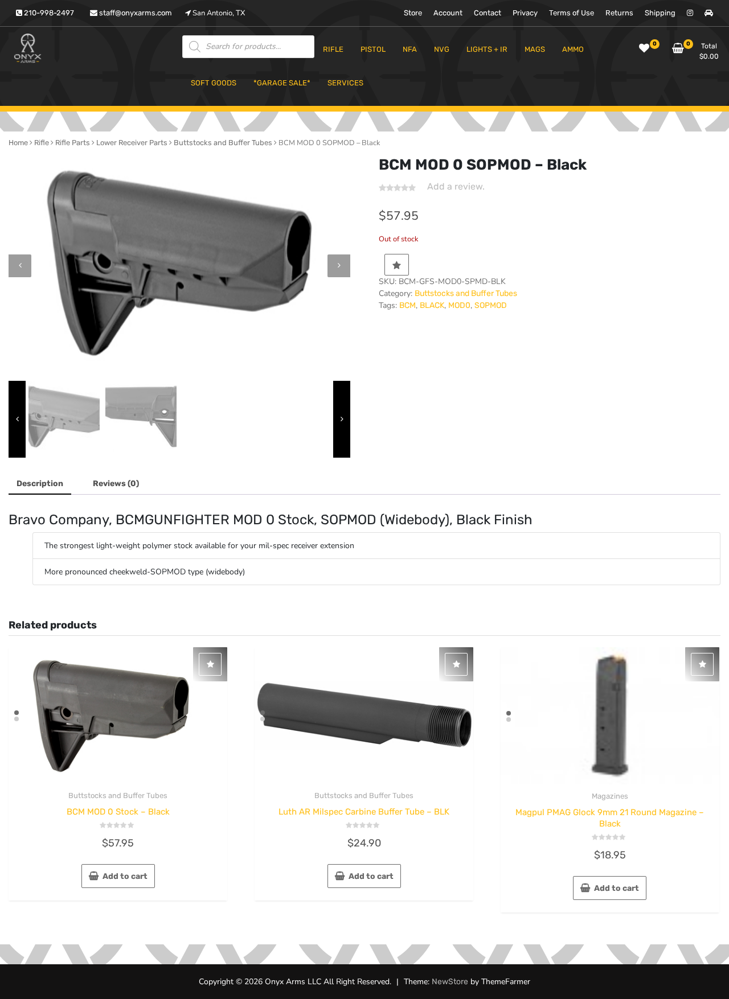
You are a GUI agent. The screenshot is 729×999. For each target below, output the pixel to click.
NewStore (450, 981)
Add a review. (456, 186)
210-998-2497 (48, 13)
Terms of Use (571, 13)
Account (447, 13)
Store (413, 13)
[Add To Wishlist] (396, 265)
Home (18, 142)
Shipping (660, 13)
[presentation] (20, 265)
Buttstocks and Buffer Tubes (223, 142)
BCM (407, 305)
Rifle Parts (72, 142)
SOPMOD (490, 305)
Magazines (610, 796)
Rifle (41, 142)
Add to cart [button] (125, 876)
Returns (619, 13)
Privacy (525, 13)
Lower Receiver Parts (131, 142)
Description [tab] (40, 483)
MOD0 (459, 305)
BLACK (432, 305)
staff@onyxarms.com (134, 13)
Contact (487, 13)
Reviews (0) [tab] (116, 483)
